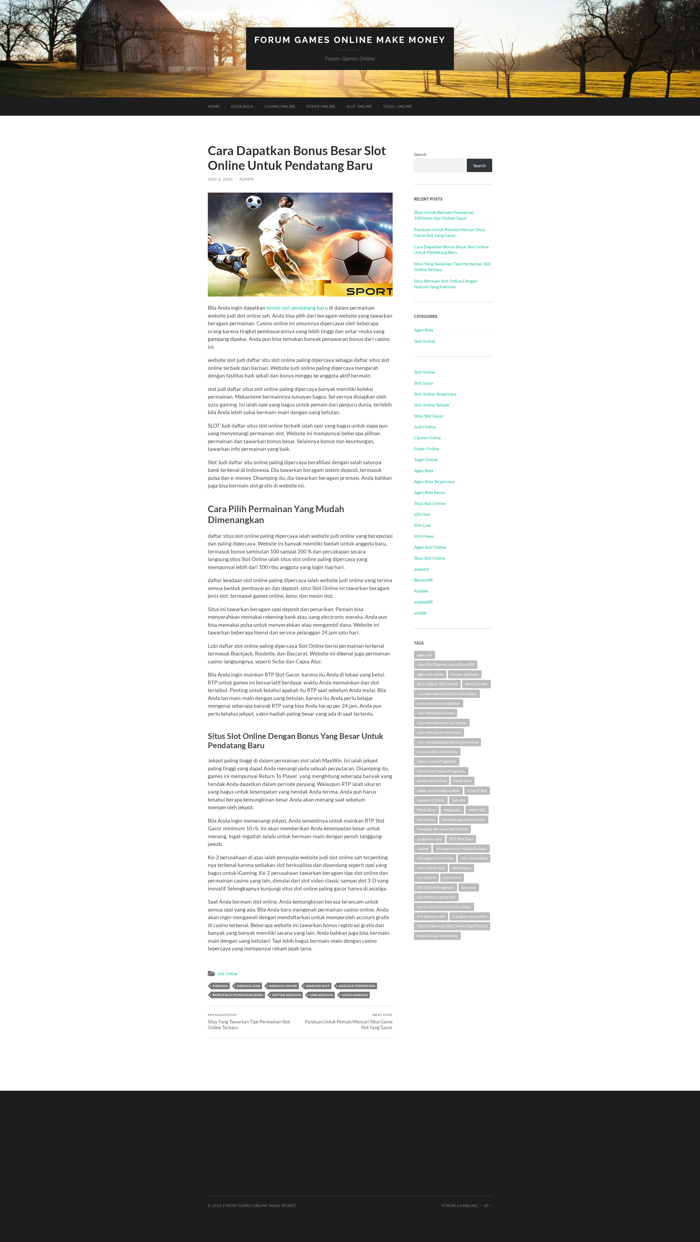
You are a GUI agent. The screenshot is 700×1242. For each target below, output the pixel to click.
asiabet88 (423, 601)
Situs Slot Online (429, 503)
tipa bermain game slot (436, 897)
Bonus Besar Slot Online (437, 683)
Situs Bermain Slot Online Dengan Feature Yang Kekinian (445, 283)
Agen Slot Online (430, 547)
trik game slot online (470, 916)
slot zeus (469, 887)
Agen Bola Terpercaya (434, 481)
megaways (452, 809)
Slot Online (359, 106)
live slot (458, 800)
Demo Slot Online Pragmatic (441, 771)
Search (420, 154)
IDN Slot (422, 514)
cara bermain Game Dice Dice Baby (447, 693)
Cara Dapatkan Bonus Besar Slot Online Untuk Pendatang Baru (451, 249)
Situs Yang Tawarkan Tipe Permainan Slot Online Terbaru (249, 1021)
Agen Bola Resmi (429, 492)
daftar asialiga (286, 995)
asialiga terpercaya (357, 986)
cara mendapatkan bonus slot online (447, 742)
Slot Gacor (424, 382)
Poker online (321, 106)
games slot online (431, 780)
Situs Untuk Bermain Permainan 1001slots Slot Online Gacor (444, 215)
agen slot (424, 654)
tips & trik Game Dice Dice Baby (444, 906)
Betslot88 (423, 579)
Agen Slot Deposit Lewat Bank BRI (445, 664)
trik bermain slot (431, 916)
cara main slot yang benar (438, 703)
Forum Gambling (460, 1205)
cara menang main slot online (441, 722)
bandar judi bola (465, 674)
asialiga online (283, 986)
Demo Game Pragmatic (436, 761)
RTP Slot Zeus (461, 839)
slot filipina (461, 868)
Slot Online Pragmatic (435, 887)
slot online (452, 877)
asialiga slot (318, 986)
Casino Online (280, 106)
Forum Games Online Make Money (350, 40)
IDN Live (422, 525)
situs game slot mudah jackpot (461, 848)
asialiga (220, 986)
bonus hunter (476, 683)
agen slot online (430, 674)
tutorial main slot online (437, 935)
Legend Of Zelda (431, 800)
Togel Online (397, 106)
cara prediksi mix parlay (437, 751)
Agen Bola (242, 106)
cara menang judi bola (435, 712)
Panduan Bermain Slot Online (442, 829)
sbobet (422, 848)
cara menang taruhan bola (439, 732)
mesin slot (477, 809)
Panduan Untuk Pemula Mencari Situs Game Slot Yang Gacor (349, 1021)
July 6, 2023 (220, 179)
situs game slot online (435, 858)
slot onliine (426, 877)
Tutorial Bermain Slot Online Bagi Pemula (452, 926)
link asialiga (321, 995)
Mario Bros (426, 809)
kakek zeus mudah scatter (438, 790)
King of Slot (477, 790)
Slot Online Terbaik (432, 404)
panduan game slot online (463, 819)
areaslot (421, 568)
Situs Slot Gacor (429, 415)
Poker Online (426, 448)
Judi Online (425, 426)
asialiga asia (248, 986)
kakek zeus (462, 780)
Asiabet (421, 590)
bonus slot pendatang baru (297, 307)
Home (214, 106)
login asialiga (355, 995)
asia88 (420, 612)
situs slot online (474, 858)
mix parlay (426, 819)
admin (246, 179)
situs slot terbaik (431, 868)
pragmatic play (429, 839)
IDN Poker (424, 536)
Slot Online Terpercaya (435, 393)
